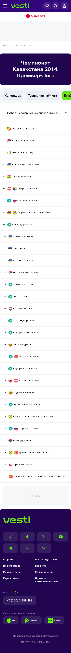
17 (18, 320)
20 (21, 356)
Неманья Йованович (25, 272)
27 (17, 440)
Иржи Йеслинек (22, 464)
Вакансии (40, 565)
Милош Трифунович (23, 140)
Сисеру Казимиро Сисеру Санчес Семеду (39, 476)
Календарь (13, 95)
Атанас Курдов (22, 344)
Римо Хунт (19, 248)
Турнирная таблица (42, 95)
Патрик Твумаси (21, 176)
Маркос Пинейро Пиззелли (34, 212)
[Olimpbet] (35, 16)
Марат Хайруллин (27, 200)
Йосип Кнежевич (23, 308)
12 (18, 260)
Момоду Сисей (22, 440)
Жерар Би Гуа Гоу (22, 152)
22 (21, 380)
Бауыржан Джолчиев (25, 332)
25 (28, 416)
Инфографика (11, 565)
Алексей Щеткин (23, 284)
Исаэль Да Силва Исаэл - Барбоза (33, 416)
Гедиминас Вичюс (24, 392)
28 (26, 452)
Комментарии (11, 572)
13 (20, 272)
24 (21, 404)
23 (19, 392)
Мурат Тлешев (21, 296)
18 (20, 332)
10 (18, 236)
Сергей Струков (29, 428)
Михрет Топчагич (28, 188)
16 (18, 308)
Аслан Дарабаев (22, 224)
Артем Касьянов (23, 260)
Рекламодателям (46, 559)
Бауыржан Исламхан (25, 368)
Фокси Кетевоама (23, 128)
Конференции (43, 572)
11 (14, 248)
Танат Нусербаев (23, 320)
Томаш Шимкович (29, 380)
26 (21, 428)
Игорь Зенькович (29, 356)
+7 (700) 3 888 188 (20, 600)
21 (20, 368)
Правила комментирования (46, 580)
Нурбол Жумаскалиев (26, 404)
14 (18, 284)
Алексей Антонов (23, 236)
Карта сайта (11, 578)
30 (34, 476)
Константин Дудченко (25, 164)
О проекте (9, 559)
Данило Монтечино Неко (34, 452)
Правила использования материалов (35, 636)
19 (17, 344)
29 (17, 464)
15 (16, 296)
